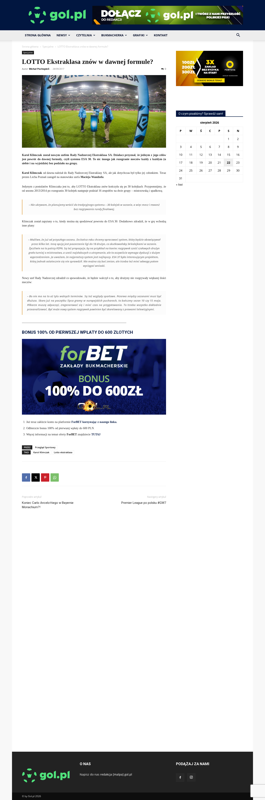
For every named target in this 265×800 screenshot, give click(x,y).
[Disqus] (94, 574)
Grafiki (139, 35)
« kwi (179, 184)
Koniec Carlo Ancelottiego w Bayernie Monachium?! (47, 505)
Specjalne (48, 46)
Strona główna (30, 46)
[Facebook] (26, 477)
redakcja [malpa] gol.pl (116, 774)
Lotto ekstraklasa (63, 452)
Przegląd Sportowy (45, 447)
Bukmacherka (112, 35)
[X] (35, 477)
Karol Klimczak (41, 452)
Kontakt (160, 35)
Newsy (62, 35)
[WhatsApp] (55, 477)
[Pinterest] (45, 477)
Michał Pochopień (39, 68)
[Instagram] (191, 777)
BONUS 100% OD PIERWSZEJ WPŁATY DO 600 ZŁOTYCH (77, 332)
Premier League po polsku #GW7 (143, 503)
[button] (238, 36)
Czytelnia (84, 35)
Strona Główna (38, 35)
